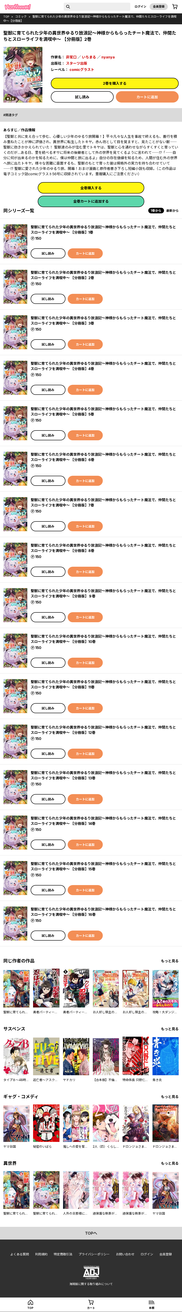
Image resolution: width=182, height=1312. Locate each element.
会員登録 (158, 6)
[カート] (175, 6)
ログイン (140, 6)
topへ (91, 1233)
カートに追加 (147, 97)
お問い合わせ (125, 1254)
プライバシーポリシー (94, 1254)
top (6, 16)
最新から (172, 210)
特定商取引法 (63, 1254)
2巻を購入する (115, 83)
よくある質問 (19, 1254)
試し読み (82, 97)
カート (91, 1308)
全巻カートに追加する (91, 201)
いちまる (89, 57)
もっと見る (170, 961)
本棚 (151, 1308)
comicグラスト (81, 69)
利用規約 (41, 1254)
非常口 (71, 57)
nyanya (108, 57)
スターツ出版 (76, 63)
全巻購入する (91, 188)
